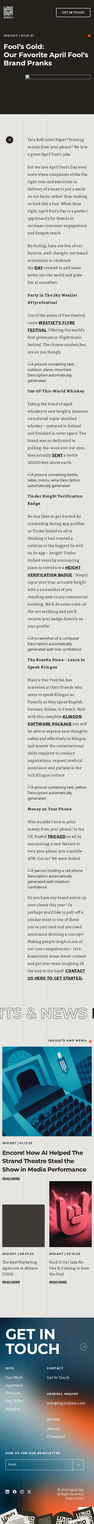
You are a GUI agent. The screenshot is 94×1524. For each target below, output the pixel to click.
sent (57, 455)
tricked (57, 836)
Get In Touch (73, 12)
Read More (11, 1178)
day (38, 268)
